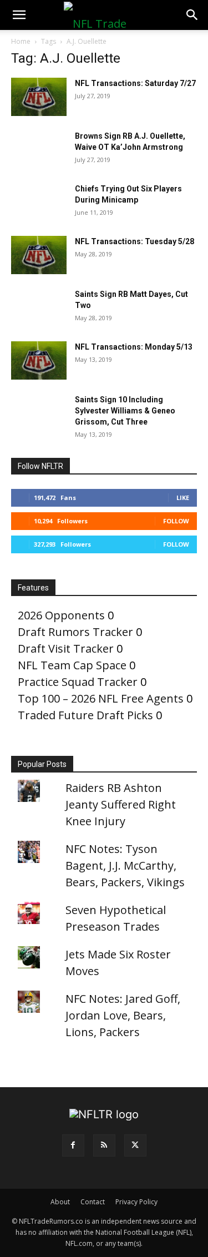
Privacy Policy (136, 1201)
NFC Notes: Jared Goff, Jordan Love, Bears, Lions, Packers (122, 1015)
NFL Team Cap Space (72, 665)
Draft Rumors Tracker (75, 631)
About (60, 1201)
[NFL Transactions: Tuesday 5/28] (39, 255)
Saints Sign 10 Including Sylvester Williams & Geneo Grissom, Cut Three (125, 410)
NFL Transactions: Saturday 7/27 (135, 83)
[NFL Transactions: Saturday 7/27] (39, 97)
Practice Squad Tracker (78, 681)
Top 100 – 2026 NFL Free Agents (101, 698)
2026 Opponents (61, 615)
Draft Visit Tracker (66, 648)
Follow (176, 521)
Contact (92, 1201)
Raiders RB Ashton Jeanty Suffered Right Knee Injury (120, 804)
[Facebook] (73, 1145)
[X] (135, 1145)
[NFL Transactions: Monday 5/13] (39, 360)
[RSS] (104, 1145)
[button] (19, 15)
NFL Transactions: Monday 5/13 (133, 346)
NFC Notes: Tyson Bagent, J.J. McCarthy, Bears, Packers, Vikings (125, 865)
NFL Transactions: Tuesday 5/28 (134, 241)
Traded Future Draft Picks (85, 715)
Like (182, 497)
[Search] (192, 15)
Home (21, 41)
